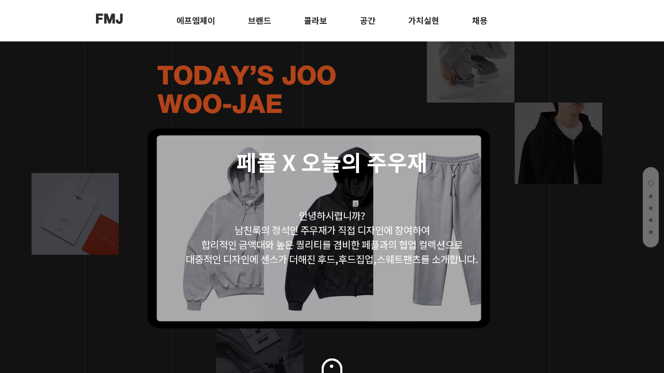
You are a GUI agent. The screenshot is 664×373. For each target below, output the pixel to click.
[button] (651, 184)
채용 (480, 20)
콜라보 (315, 20)
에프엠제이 (195, 20)
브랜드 (259, 20)
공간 (368, 20)
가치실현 (423, 20)
